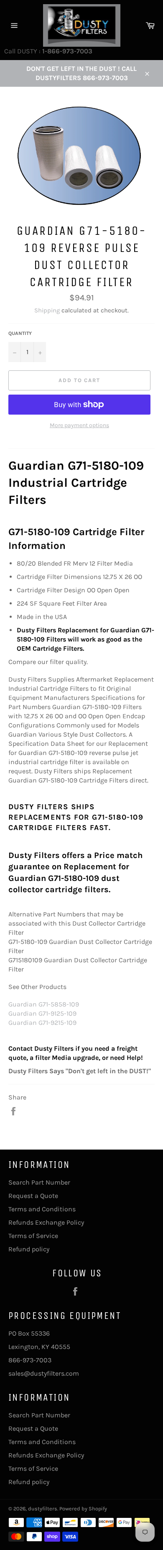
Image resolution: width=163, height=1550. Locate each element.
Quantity (20, 333)
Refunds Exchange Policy (46, 1222)
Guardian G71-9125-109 (42, 1013)
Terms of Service (33, 1236)
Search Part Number (39, 1182)
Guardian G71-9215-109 (42, 1023)
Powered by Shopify (83, 1508)
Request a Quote (33, 1196)
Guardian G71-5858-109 (43, 1004)
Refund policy (28, 1249)
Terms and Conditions (42, 1209)
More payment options (79, 425)
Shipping (47, 310)
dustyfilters (42, 1508)
